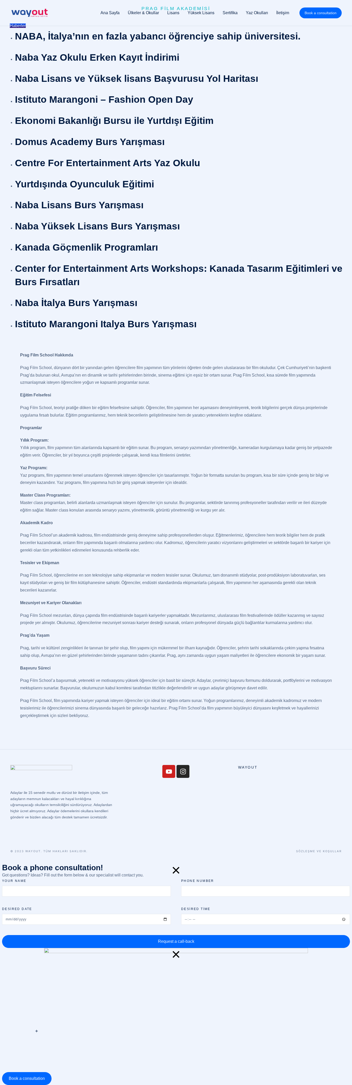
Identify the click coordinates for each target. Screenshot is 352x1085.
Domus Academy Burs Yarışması (90, 142)
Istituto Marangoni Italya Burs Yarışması (106, 324)
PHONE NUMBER (197, 881)
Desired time (196, 909)
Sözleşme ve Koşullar (319, 851)
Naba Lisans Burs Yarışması (79, 205)
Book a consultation (321, 13)
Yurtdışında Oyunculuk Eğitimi (84, 184)
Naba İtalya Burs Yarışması (76, 303)
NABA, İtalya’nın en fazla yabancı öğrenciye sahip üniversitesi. (157, 36)
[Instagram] (183, 771)
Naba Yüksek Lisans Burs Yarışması (97, 226)
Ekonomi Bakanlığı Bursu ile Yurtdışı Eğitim (114, 120)
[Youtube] (168, 771)
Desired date (17, 909)
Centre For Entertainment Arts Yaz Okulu (107, 163)
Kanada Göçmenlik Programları (86, 247)
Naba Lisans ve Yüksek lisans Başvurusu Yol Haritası (136, 78)
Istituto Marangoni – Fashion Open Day (104, 99)
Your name (14, 881)
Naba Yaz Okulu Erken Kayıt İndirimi (97, 57)
